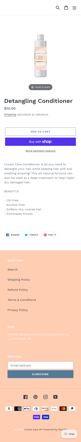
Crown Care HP (33, 429)
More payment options (40, 150)
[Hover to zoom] (40, 55)
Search (13, 269)
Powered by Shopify (55, 429)
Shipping (10, 114)
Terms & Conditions (22, 300)
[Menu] (74, 7)
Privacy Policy (18, 310)
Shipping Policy (19, 279)
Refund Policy (18, 289)
